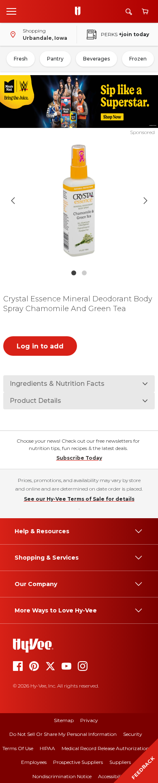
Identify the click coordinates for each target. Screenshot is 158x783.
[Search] (128, 11)
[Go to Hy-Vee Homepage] (80, 11)
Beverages (96, 59)
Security (132, 734)
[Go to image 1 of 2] (73, 273)
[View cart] (145, 11)
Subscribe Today (79, 458)
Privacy (89, 720)
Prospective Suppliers (78, 762)
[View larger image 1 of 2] (79, 201)
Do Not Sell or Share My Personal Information (63, 734)
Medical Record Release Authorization (105, 748)
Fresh (21, 59)
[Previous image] (13, 200)
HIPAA (47, 748)
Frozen (138, 59)
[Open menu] (11, 11)
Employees (34, 762)
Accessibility (112, 776)
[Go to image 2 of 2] (84, 273)
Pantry (55, 59)
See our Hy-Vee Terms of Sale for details (79, 499)
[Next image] (145, 200)
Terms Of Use (17, 748)
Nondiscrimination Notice (62, 776)
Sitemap (64, 720)
